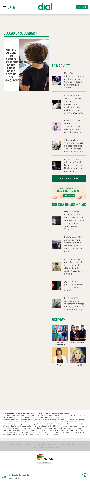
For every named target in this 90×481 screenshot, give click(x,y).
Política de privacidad (67, 444)
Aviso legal (40, 444)
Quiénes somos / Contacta (13, 444)
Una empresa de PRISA (45, 457)
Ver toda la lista (69, 178)
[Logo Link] (45, 6)
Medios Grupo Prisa (45, 462)
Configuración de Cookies (49, 447)
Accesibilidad (52, 444)
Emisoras (29, 444)
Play (85, 476)
